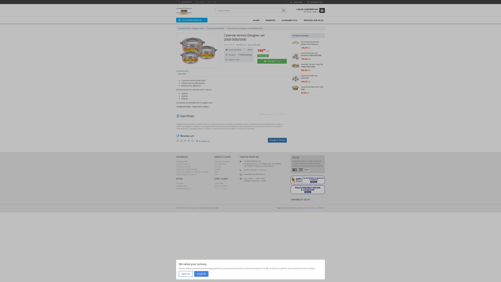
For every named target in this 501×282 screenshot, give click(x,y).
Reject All (186, 274)
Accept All (201, 273)
